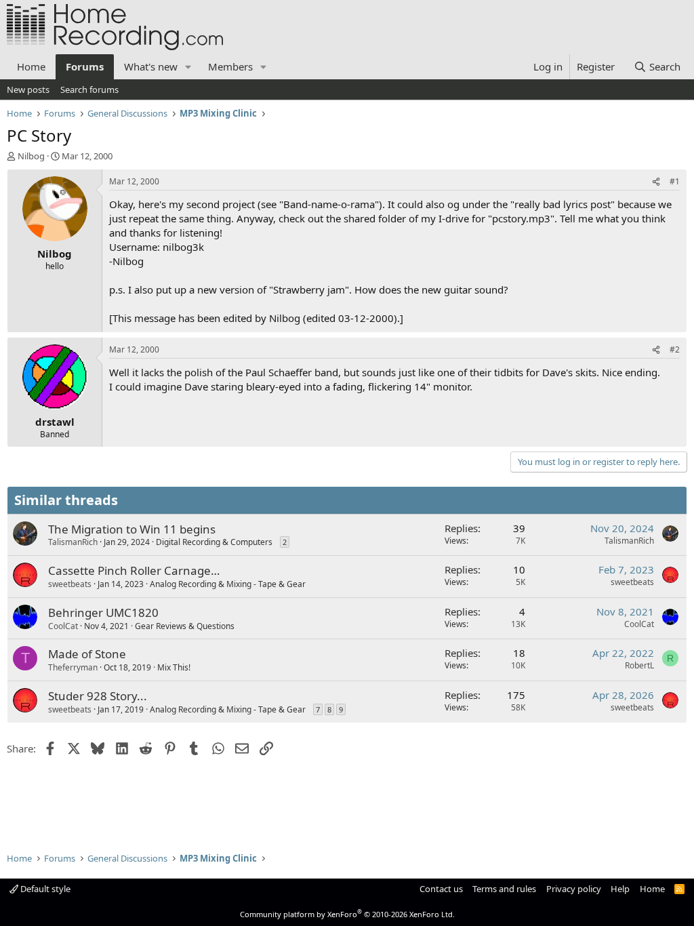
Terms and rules (504, 889)
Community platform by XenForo (347, 914)
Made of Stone (87, 654)
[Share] (656, 182)
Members (230, 66)
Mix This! (173, 667)
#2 (675, 349)
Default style (44, 889)
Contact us (441, 889)
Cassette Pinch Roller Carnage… (134, 570)
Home (31, 66)
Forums (85, 66)
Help (620, 889)
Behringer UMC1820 (103, 612)
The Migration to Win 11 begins (132, 529)
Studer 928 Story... (97, 696)
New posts (28, 89)
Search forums (89, 89)
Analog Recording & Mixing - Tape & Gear (228, 584)
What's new (151, 66)
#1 (675, 181)
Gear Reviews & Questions (184, 626)
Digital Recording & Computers (214, 542)
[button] (188, 66)
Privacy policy (573, 889)
